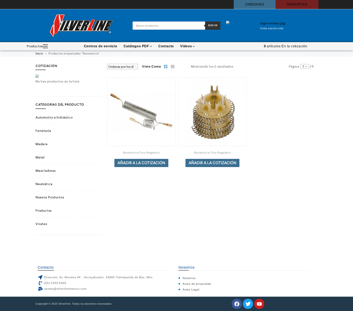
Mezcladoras (46, 171)
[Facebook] (237, 304)
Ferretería (43, 131)
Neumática (44, 184)
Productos (35, 46)
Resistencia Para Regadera (141, 152)
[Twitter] (248, 304)
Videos (186, 46)
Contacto (166, 46)
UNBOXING (254, 4)
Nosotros (189, 278)
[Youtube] (259, 304)
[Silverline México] (81, 25)
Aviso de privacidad (197, 283)
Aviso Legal (191, 289)
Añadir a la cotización (141, 162)
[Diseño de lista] (171, 66)
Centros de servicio (100, 46)
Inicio (39, 53)
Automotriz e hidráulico (54, 117)
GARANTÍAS (297, 4)
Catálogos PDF (136, 46)
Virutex (41, 224)
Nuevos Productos (50, 197)
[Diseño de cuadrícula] (166, 66)
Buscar (212, 25)
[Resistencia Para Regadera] (141, 112)
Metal (40, 157)
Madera (42, 144)
